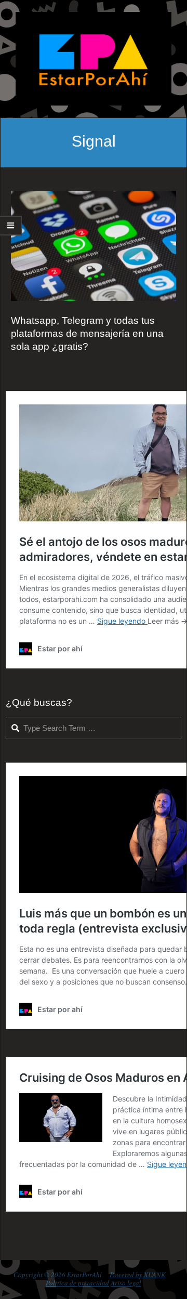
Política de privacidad (77, 1283)
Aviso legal (126, 1283)
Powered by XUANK (138, 1274)
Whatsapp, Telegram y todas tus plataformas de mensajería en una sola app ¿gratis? (87, 333)
